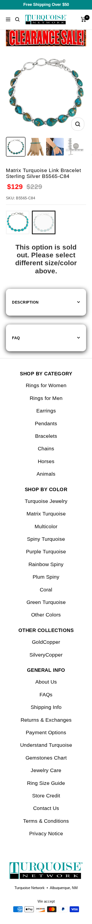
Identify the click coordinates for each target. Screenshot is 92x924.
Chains (46, 448)
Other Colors (46, 614)
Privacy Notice (46, 833)
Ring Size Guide (46, 783)
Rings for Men (46, 398)
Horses (46, 461)
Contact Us (46, 808)
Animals (46, 474)
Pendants (46, 423)
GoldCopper (46, 642)
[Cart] (83, 19)
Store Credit (46, 795)
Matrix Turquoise (46, 513)
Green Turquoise (46, 602)
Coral (46, 589)
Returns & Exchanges (46, 720)
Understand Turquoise (46, 745)
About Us (46, 682)
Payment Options (46, 732)
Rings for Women (46, 385)
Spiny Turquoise (46, 539)
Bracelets (46, 436)
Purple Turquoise (46, 551)
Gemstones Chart (46, 758)
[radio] (17, 222)
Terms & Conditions (46, 821)
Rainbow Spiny (46, 564)
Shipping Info (46, 707)
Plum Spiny (46, 577)
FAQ (16, 338)
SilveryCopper (46, 655)
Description (25, 302)
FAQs (46, 694)
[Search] (17, 19)
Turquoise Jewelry (46, 501)
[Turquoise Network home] (46, 866)
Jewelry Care (46, 770)
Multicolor (46, 526)
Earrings (46, 410)
